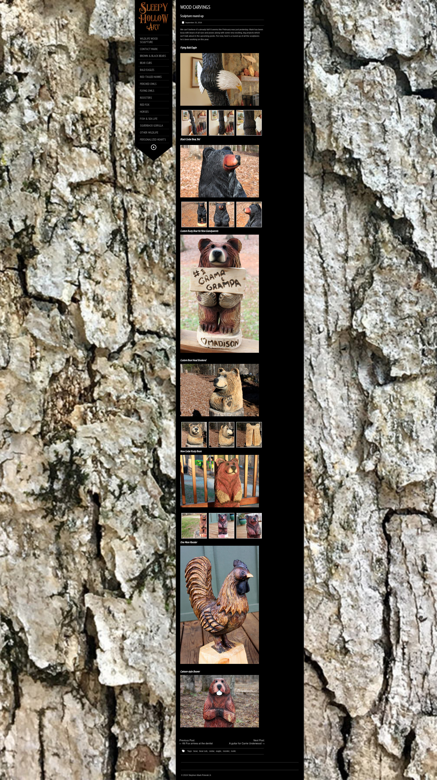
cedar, (212, 751)
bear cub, (203, 751)
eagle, (219, 751)
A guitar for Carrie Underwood (245, 743)
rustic (233, 751)
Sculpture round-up (192, 16)
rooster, (226, 751)
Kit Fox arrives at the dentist (197, 743)
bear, (195, 751)
